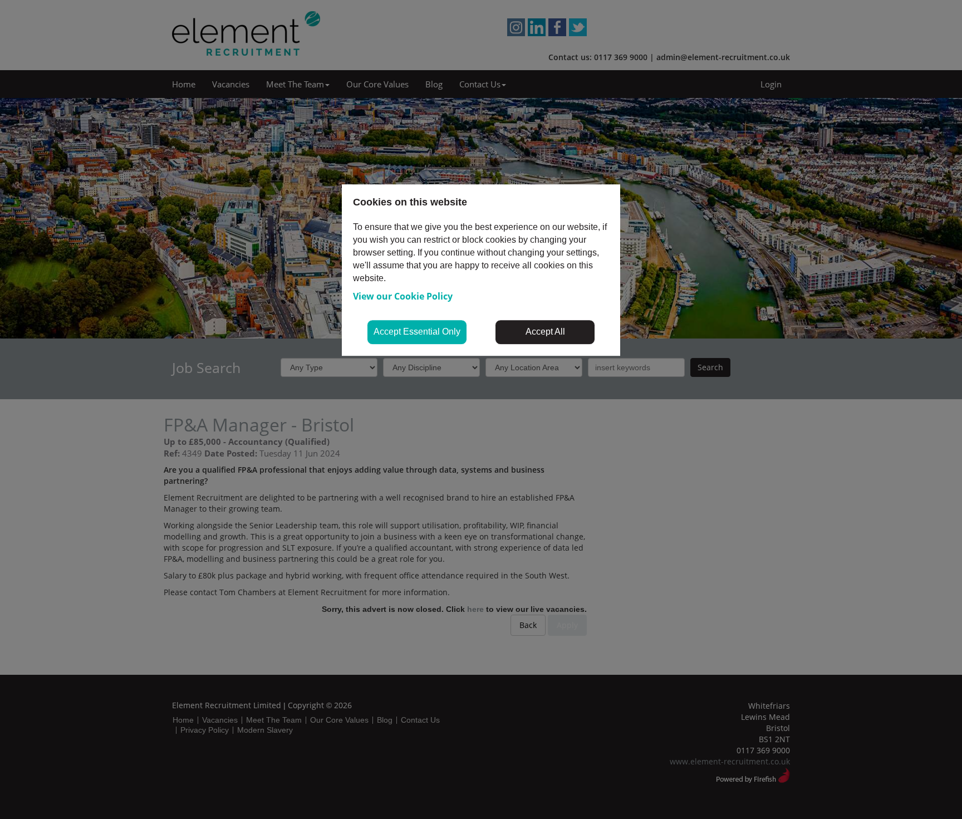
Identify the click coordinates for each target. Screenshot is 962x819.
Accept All (545, 331)
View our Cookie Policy (403, 297)
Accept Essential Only (417, 331)
